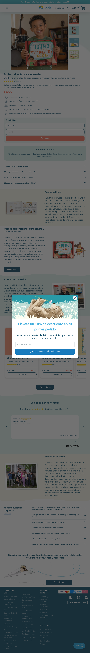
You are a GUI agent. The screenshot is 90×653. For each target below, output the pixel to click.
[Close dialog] (75, 298)
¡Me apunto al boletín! (45, 351)
